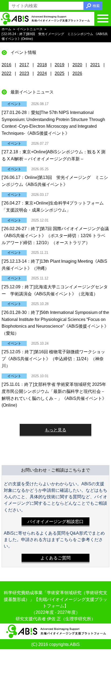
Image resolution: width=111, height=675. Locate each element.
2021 (95, 64)
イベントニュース (30, 29)
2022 (6, 73)
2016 (6, 64)
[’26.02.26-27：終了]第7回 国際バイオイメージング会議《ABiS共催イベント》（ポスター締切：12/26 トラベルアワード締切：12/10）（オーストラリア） (55, 235)
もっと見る (55, 429)
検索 (96, 6)
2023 (24, 73)
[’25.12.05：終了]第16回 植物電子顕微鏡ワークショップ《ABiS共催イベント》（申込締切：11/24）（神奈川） (53, 358)
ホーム (6, 29)
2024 (42, 73)
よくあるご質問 (55, 557)
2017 (24, 64)
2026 (77, 73)
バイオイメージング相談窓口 (55, 521)
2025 (59, 73)
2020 (77, 64)
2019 (59, 64)
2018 (42, 64)
